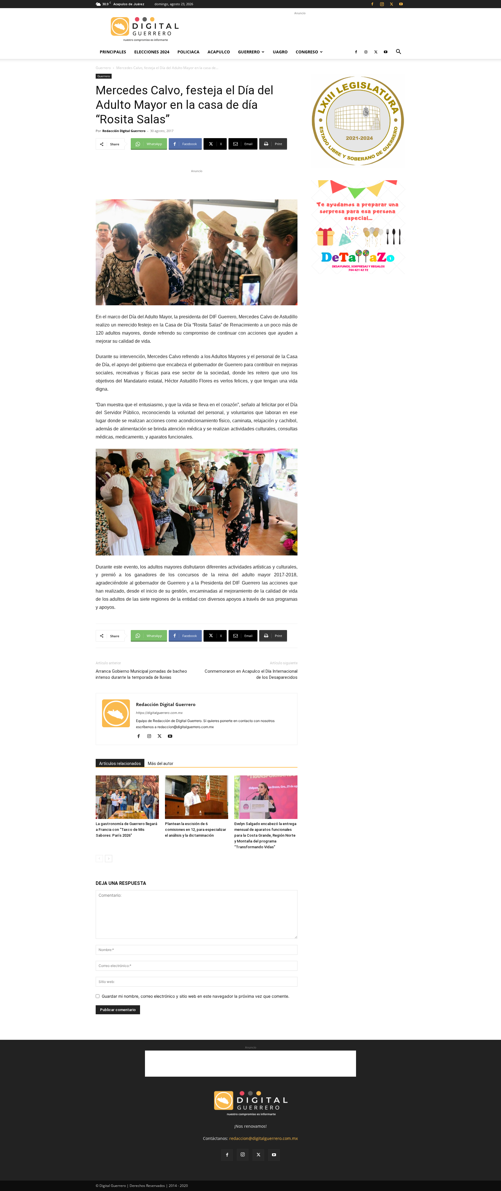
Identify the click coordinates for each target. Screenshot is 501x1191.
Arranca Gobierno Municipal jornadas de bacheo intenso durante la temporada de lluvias (141, 674)
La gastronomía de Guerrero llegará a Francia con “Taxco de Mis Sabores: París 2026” (126, 830)
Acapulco (219, 52)
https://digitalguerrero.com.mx (159, 713)
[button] (398, 52)
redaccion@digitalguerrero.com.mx (263, 1138)
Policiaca (188, 52)
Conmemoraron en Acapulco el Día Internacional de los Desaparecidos (251, 674)
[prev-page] (99, 858)
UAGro (280, 52)
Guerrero (249, 52)
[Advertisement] (299, 29)
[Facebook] (372, 4)
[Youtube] (401, 4)
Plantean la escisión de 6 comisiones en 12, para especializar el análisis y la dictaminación (195, 830)
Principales (113, 52)
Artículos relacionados (120, 763)
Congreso (307, 52)
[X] (391, 4)
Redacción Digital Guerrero (124, 131)
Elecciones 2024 (151, 52)
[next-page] (108, 858)
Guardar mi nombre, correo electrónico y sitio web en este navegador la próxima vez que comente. (195, 996)
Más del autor (160, 763)
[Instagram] (381, 4)
